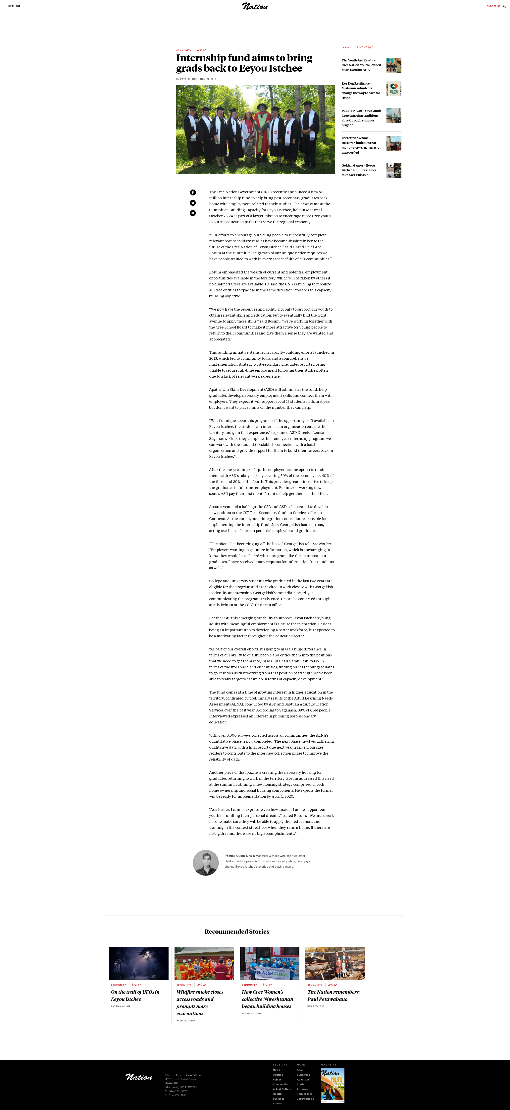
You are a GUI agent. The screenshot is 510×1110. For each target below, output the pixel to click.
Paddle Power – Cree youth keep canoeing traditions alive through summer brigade (361, 117)
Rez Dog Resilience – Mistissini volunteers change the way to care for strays (361, 90)
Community (280, 1084)
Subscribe (303, 1075)
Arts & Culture (282, 1089)
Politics (278, 1075)
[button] (12, 6)
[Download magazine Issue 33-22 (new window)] (332, 1085)
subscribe (493, 6)
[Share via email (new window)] (193, 213)
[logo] (255, 9)
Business (278, 1099)
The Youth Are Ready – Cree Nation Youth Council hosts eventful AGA (361, 65)
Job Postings (305, 1099)
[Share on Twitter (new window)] (193, 203)
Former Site (304, 1094)
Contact (302, 1084)
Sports (277, 1103)
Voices (277, 1079)
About (301, 1070)
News (276, 1070)
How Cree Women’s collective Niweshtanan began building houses (267, 999)
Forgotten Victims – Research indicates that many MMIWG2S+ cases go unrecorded (361, 145)
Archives (302, 1089)
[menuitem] (493, 6)
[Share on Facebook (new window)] (193, 192)
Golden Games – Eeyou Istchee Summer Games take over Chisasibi (359, 170)
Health (277, 1094)
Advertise (303, 1079)
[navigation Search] (504, 7)
